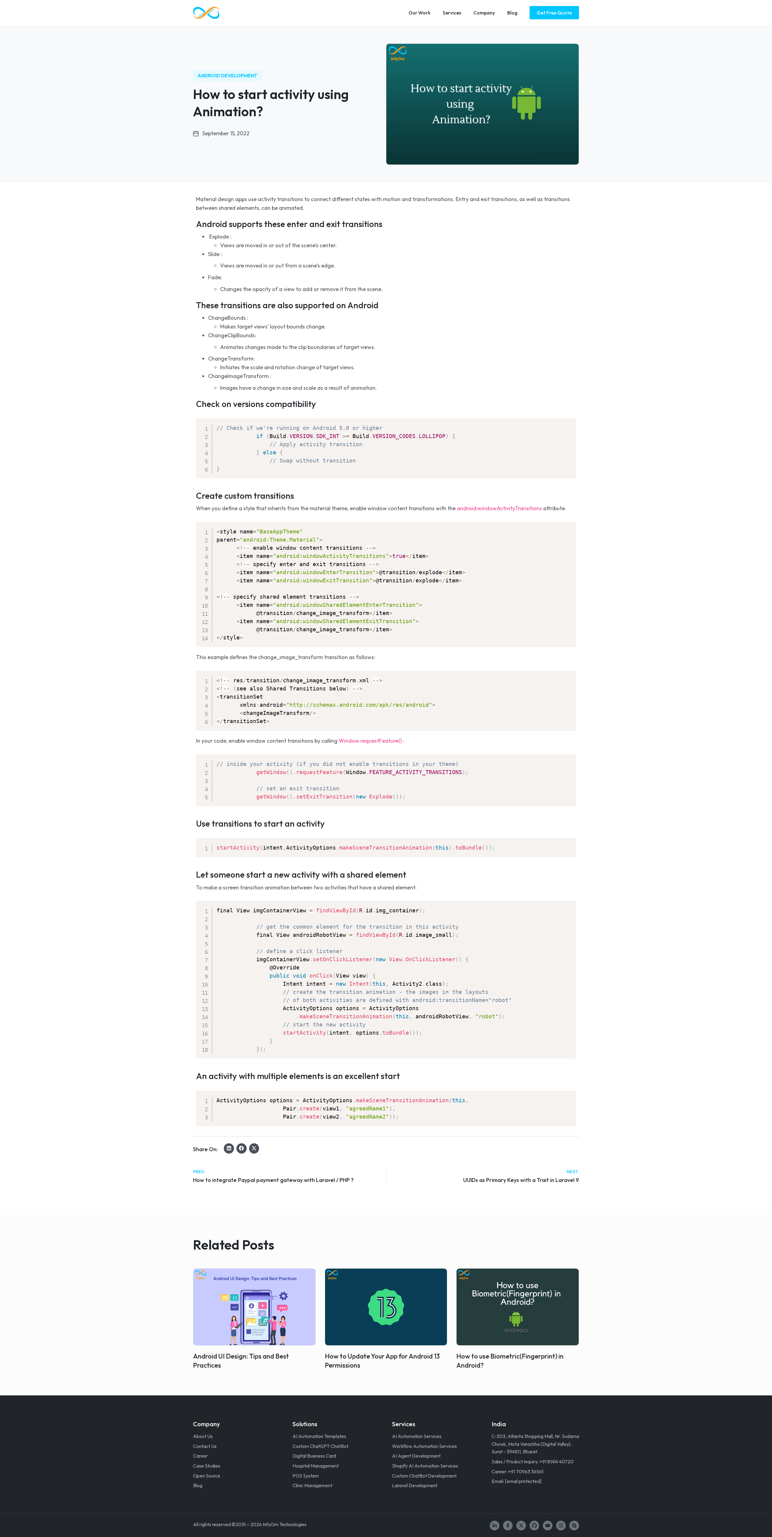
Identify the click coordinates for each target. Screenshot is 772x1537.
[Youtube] (547, 1525)
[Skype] (574, 1525)
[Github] (534, 1525)
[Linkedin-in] (494, 1525)
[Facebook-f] (508, 1525)
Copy (567, 424)
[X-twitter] (521, 1525)
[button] (229, 1148)
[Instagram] (561, 1525)
